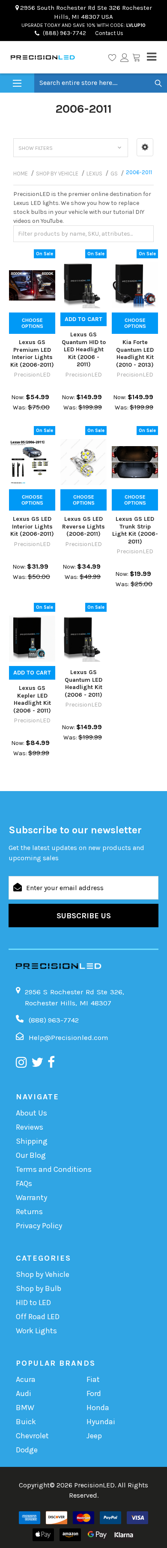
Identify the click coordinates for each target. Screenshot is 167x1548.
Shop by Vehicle (42, 1274)
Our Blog (31, 1155)
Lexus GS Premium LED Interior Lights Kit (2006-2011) (32, 353)
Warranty (31, 1197)
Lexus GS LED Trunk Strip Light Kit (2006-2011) (135, 530)
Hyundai (100, 1421)
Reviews (29, 1127)
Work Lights (36, 1330)
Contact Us (108, 33)
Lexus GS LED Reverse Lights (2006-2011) (83, 526)
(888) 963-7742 (64, 33)
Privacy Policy (39, 1225)
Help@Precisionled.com (68, 1037)
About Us (31, 1113)
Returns (29, 1211)
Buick (26, 1421)
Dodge (27, 1450)
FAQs (24, 1183)
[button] (145, 147)
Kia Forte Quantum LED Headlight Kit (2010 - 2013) (135, 353)
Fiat (93, 1379)
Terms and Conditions (54, 1169)
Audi (23, 1393)
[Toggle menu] (17, 83)
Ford (93, 1393)
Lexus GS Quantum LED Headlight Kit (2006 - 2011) (83, 683)
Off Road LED (38, 1316)
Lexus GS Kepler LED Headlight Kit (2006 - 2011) (32, 699)
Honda (97, 1407)
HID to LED (33, 1302)
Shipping (32, 1141)
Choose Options (32, 323)
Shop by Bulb (38, 1288)
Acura (26, 1379)
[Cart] (136, 57)
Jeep (94, 1435)
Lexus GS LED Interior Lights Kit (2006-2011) (32, 526)
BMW (25, 1407)
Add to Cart (83, 319)
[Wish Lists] (112, 57)
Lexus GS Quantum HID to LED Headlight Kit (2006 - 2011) (84, 349)
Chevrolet (32, 1435)
